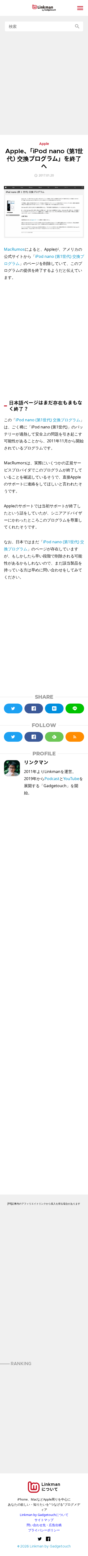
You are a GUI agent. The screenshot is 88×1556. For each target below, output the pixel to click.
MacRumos (14, 249)
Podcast (51, 778)
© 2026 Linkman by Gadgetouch (44, 1546)
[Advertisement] (44, 83)
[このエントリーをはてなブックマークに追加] (54, 708)
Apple (44, 144)
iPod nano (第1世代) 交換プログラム (48, 420)
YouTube (71, 778)
